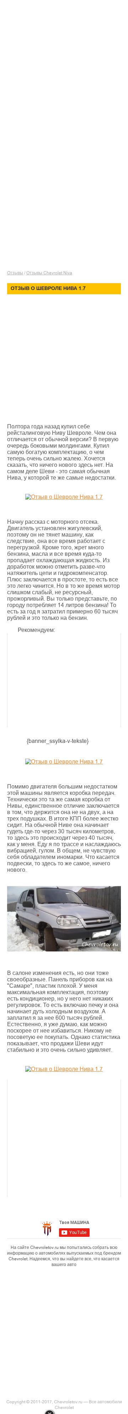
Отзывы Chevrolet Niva (49, 273)
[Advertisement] (67, 83)
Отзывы (15, 273)
